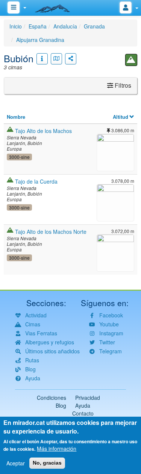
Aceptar (15, 463)
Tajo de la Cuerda (36, 181)
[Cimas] (131, 60)
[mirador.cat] (56, 6)
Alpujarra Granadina (40, 39)
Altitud (120, 116)
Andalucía (65, 26)
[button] (115, 151)
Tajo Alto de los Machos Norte (50, 231)
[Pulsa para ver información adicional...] (42, 58)
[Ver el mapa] (56, 58)
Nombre (16, 116)
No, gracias (47, 463)
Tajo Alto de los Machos (43, 131)
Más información (56, 448)
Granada (94, 26)
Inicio (15, 26)
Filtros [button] (122, 85)
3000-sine (19, 157)
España (38, 26)
